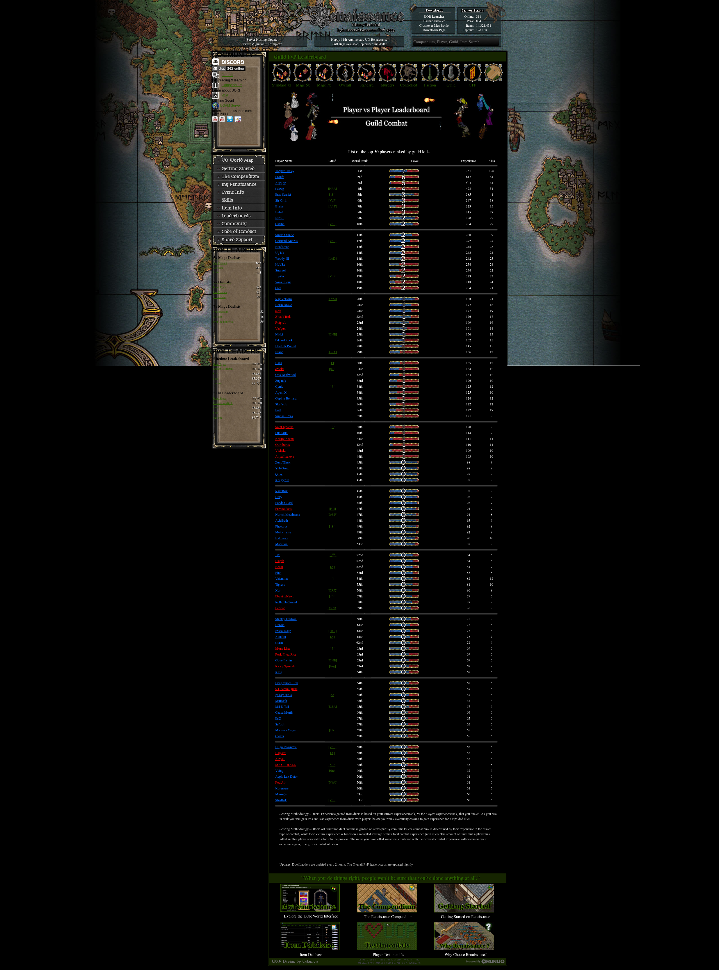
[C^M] (332, 298)
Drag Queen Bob (286, 683)
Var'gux (280, 328)
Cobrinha (218, 268)
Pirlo (216, 378)
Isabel (216, 272)
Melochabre (283, 532)
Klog (278, 672)
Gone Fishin (283, 660)
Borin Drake (283, 304)
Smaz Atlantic (284, 234)
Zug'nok (280, 380)
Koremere (281, 788)
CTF (472, 85)
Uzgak (279, 560)
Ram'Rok (281, 491)
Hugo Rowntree (286, 747)
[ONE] (332, 334)
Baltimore (281, 538)
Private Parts (283, 508)
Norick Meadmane (287, 514)
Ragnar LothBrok (223, 369)
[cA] (332, 694)
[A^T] (332, 206)
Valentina (281, 578)
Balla (278, 362)
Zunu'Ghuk (282, 462)
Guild (451, 85)
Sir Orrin (281, 200)
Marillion (281, 544)
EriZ (278, 718)
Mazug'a (280, 794)
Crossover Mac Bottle (434, 25)
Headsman (282, 246)
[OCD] (332, 608)
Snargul (280, 270)
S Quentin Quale (286, 688)
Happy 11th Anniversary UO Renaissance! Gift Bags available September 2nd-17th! (359, 41)
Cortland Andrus (286, 240)
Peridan (280, 608)
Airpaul (280, 758)
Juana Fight (219, 287)
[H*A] (332, 188)
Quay (279, 474)
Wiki (225, 95)
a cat (278, 310)
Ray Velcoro (283, 298)
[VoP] (332, 200)
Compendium (232, 85)
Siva (215, 373)
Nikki (279, 334)
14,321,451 (483, 25)
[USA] (332, 352)
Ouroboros (282, 444)
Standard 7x (281, 85)
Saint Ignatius (284, 426)
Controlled (408, 85)
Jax (277, 555)
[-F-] (332, 596)
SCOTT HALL (285, 764)
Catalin (280, 224)
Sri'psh (280, 724)
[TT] (332, 362)
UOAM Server (230, 106)
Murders (387, 85)
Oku (278, 288)
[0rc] (332, 770)
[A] (332, 566)
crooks (279, 368)
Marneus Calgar (286, 730)
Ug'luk (279, 252)
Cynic (279, 386)
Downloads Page (434, 30)
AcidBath (281, 520)
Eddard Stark (284, 340)
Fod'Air (280, 782)
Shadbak (281, 800)
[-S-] (332, 194)
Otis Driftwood (285, 374)
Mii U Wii (282, 706)
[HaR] (332, 630)
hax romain (219, 297)
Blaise (279, 206)
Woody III (282, 258)
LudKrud (281, 432)
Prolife (279, 176)
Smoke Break (284, 416)
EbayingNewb (284, 596)
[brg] (332, 666)
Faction (430, 85)
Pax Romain (220, 263)
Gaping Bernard (286, 398)
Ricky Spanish (285, 666)
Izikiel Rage (283, 630)
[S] (332, 555)
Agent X (281, 392)
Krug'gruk (282, 480)
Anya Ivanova (284, 456)
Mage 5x (303, 85)
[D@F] (332, 514)
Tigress (280, 584)
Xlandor (217, 316)
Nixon (279, 352)
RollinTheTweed (286, 602)
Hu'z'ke (280, 264)
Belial (279, 566)
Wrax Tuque (283, 282)
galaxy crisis (283, 694)
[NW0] (332, 782)
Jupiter (279, 276)
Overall (345, 85)
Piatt (278, 410)
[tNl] (332, 368)
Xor (278, 590)
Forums (227, 75)
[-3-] (332, 386)
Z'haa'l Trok (283, 316)
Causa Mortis (284, 712)
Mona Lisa (282, 648)
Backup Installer (434, 21)
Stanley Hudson (286, 619)
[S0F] (332, 764)
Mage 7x (324, 85)
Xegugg (280, 182)
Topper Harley (284, 170)
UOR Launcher (434, 16)
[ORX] (332, 590)
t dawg (279, 188)
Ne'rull (279, 218)
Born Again (219, 364)
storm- (279, 642)
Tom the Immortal (223, 321)
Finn (278, 572)
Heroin (280, 624)
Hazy (278, 496)
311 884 (478, 18)
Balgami (280, 752)
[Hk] (332, 730)
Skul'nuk (281, 404)
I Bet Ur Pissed (285, 346)
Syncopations (220, 312)
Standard (367, 85)
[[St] (332, 426)
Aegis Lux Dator (286, 776)
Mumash (281, 700)
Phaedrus (281, 526)
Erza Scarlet (283, 194)
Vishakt (280, 450)
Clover (279, 736)
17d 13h (481, 30)
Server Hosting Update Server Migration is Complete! (262, 41)
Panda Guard (284, 502)
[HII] (332, 508)
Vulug (279, 770)
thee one (217, 383)
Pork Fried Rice (285, 654)
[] (332, 578)
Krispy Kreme (284, 438)
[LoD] (332, 258)
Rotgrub (280, 322)
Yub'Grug (281, 468)
